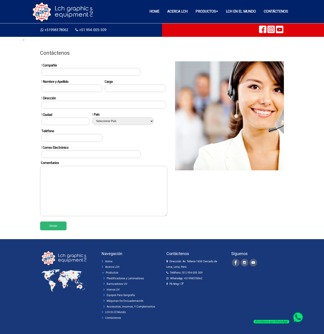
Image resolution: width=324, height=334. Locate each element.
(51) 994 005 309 (192, 272)
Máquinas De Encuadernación (125, 300)
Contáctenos (32, 39)
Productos (112, 272)
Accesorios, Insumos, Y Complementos (131, 306)
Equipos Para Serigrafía (121, 295)
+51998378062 (193, 278)
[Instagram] (244, 262)
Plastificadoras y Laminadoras (125, 278)
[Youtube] (253, 262)
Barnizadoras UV (117, 283)
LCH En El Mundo (115, 312)
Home (17, 39)
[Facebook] (236, 262)
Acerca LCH (112, 266)
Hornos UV (113, 289)
